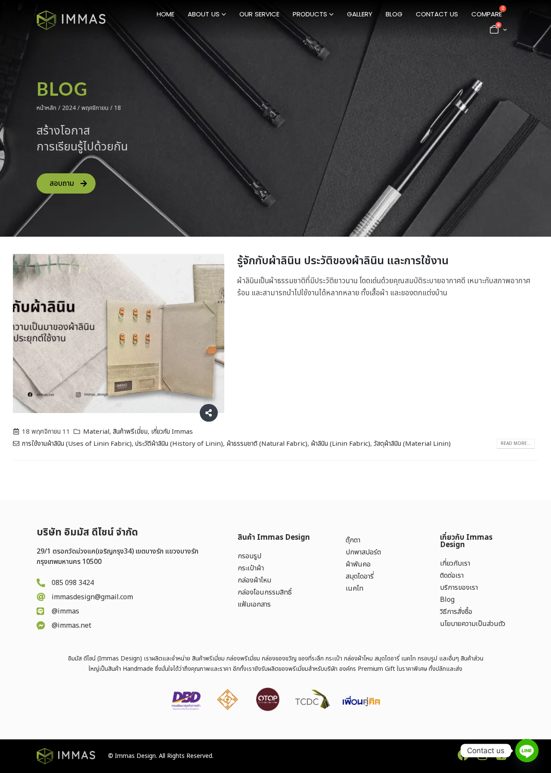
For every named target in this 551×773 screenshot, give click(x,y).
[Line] (527, 750)
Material (96, 432)
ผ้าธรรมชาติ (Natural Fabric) (266, 444)
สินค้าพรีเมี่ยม (130, 432)
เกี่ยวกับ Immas (172, 432)
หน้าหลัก (46, 108)
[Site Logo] (71, 20)
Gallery (359, 14)
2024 (69, 108)
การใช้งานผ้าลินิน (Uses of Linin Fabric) (77, 444)
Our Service (259, 14)
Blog (394, 14)
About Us (204, 14)
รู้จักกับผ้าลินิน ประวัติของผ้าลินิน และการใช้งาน (343, 261)
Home (165, 14)
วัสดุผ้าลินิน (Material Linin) (412, 444)
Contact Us (437, 14)
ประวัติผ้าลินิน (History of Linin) (179, 444)
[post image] (118, 333)
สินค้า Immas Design (274, 537)
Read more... (516, 443)
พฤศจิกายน (94, 108)
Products (310, 14)
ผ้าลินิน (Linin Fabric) (340, 444)
